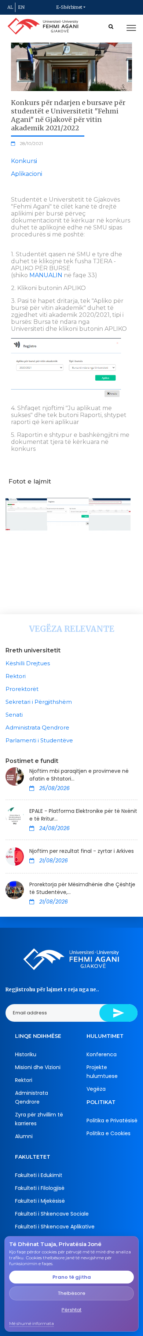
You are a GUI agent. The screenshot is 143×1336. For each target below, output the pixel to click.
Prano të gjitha (71, 1277)
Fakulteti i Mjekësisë (40, 1201)
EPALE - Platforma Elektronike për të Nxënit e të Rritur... (83, 814)
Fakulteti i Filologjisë (40, 1188)
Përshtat (71, 1309)
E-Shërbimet (69, 7)
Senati (14, 714)
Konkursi (24, 161)
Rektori (16, 676)
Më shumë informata (31, 1323)
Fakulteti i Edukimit (38, 1175)
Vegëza (96, 1089)
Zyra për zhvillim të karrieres (39, 1119)
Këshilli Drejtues (28, 663)
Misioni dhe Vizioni (37, 1067)
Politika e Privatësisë (112, 1120)
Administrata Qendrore (37, 727)
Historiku (25, 1054)
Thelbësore (71, 1293)
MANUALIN (45, 275)
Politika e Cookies (109, 1133)
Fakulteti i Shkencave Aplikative (55, 1226)
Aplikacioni (26, 173)
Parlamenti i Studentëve (39, 740)
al (10, 7)
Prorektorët (22, 688)
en (21, 7)
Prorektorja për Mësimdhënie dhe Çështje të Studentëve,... (82, 888)
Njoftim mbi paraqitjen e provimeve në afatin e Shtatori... (79, 774)
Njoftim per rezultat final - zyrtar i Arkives (81, 851)
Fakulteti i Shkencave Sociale (52, 1213)
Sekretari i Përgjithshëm (39, 701)
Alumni (24, 1136)
